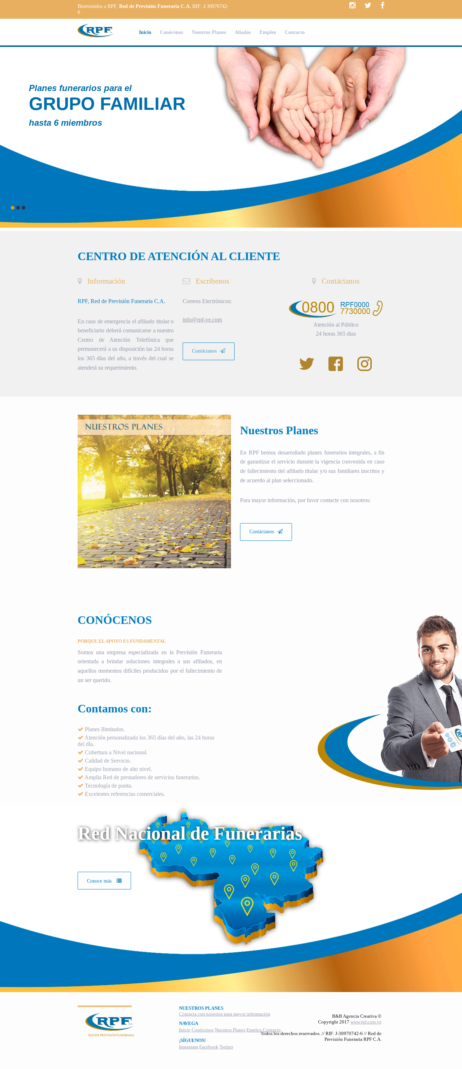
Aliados (243, 32)
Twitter (226, 1046)
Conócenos (171, 32)
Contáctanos (204, 351)
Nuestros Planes (209, 32)
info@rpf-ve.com (202, 319)
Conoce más (100, 881)
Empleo (268, 32)
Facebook (208, 1046)
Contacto (295, 32)
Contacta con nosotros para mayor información (224, 1014)
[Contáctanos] (266, 519)
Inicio (145, 32)
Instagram (188, 1046)
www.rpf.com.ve (366, 1022)
